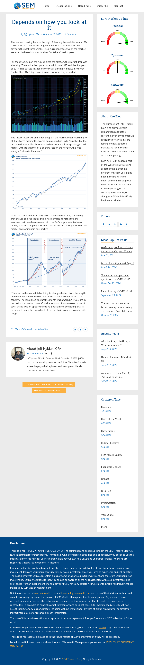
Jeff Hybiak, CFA (31, 34)
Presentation (108, 502)
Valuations (107, 514)
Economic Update (111, 466)
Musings (106, 406)
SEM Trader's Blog (72, 659)
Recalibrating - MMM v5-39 (116, 291)
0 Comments (71, 34)
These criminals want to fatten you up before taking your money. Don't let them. (116, 307)
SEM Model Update (111, 454)
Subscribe (102, 5)
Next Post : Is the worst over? (48, 390)
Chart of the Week (23, 329)
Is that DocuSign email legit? (117, 263)
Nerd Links (84, 5)
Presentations (64, 5)
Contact (118, 5)
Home (46, 5)
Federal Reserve (110, 442)
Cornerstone (108, 430)
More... (105, 526)
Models (102, 627)
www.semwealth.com (45, 593)
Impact (105, 478)
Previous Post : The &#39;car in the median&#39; (50, 384)
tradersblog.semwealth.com (75, 593)
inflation (106, 490)
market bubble (41, 329)
